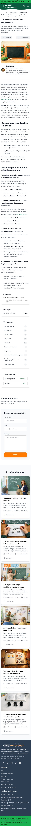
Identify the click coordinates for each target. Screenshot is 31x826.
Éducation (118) (6, 800)
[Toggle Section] (3, 301)
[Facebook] (3, 763)
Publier (15, 455)
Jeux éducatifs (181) (7, 794)
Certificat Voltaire (7, 784)
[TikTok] (16, 763)
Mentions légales (16, 820)
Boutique (4, 776)
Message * (7, 434)
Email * (6, 425)
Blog (2, 771)
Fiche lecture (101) (7, 805)
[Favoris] (23, 6)
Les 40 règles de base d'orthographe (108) (15, 803)
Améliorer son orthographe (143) (12, 797)
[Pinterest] (7, 763)
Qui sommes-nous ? (7, 779)
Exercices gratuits (7, 774)
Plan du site (5, 782)
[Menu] (28, 6)
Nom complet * (8, 417)
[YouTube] (20, 763)
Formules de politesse (8, 787)
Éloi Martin (10, 66)
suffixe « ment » (21, 214)
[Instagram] (11, 763)
